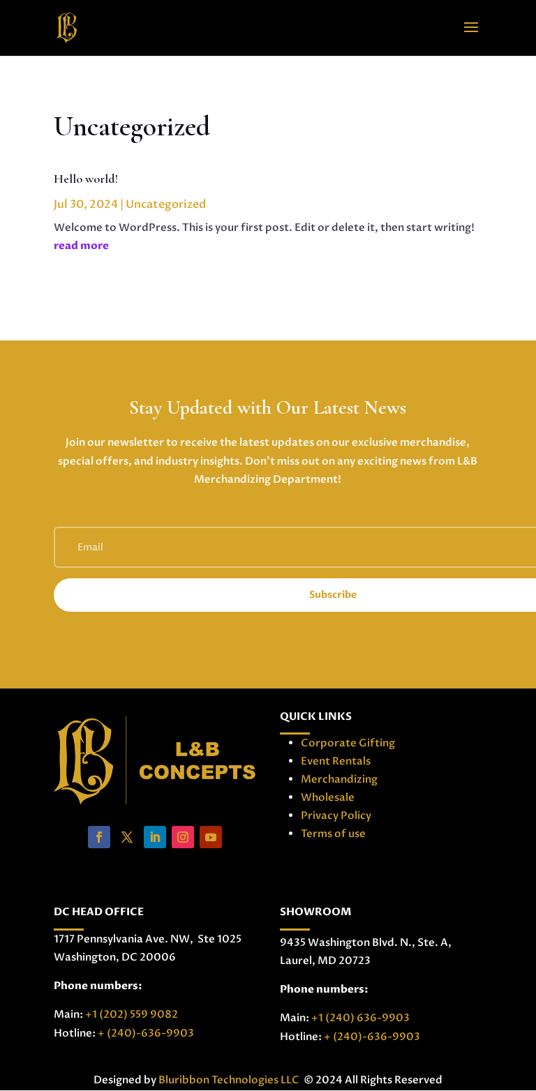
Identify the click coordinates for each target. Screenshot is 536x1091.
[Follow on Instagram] (183, 837)
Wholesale (328, 797)
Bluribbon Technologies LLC (230, 1080)
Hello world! (86, 178)
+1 (131, 1014)
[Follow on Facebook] (99, 837)
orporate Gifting (351, 743)
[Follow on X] (127, 837)
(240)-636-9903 (149, 1033)
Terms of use (333, 834)
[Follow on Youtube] (211, 837)
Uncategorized (166, 204)
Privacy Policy (336, 815)
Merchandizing (339, 779)
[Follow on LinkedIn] (155, 837)
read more (81, 246)
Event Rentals (336, 761)
